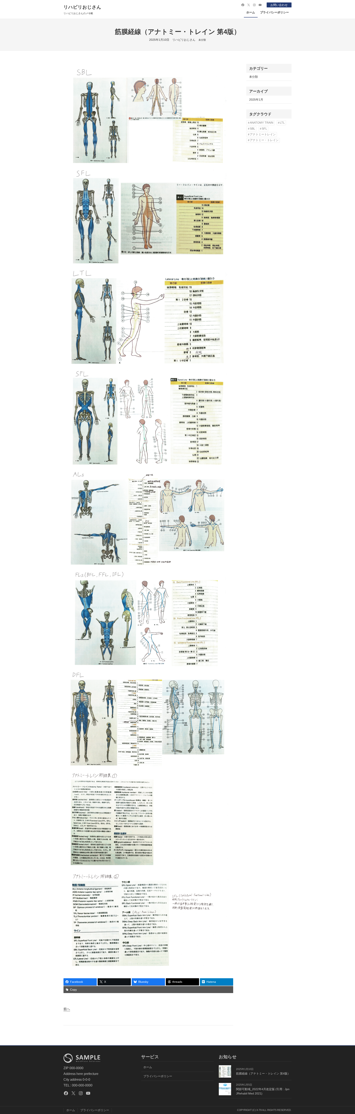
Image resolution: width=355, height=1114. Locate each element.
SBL (252, 128)
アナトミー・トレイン (264, 140)
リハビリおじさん (82, 7)
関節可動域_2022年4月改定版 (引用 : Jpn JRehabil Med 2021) (262, 1091)
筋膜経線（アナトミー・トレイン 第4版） (263, 1073)
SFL (264, 128)
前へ (66, 1009)
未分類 (202, 39)
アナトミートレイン (263, 134)
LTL (282, 122)
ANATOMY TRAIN (261, 122)
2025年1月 (256, 99)
